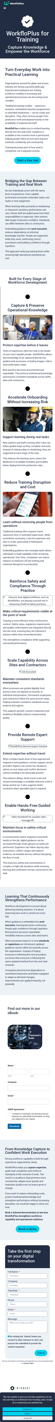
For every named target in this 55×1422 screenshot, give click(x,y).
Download (14, 1126)
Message (12, 1319)
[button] (5, 8)
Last (32, 1076)
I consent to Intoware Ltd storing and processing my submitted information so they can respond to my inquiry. (31, 1116)
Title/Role (13, 1291)
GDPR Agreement (16, 1109)
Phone (11, 1300)
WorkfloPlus (11, 128)
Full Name (13, 1272)
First (9, 1076)
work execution (39, 228)
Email (11, 1096)
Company (12, 1082)
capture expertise (37, 1167)
